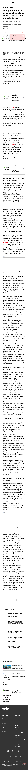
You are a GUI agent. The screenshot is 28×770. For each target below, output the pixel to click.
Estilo (3, 727)
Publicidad (17, 735)
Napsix (16, 729)
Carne (18, 600)
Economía (4, 721)
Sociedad (5, 7)
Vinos (3, 729)
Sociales (4, 731)
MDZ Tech (17, 727)
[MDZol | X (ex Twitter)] (19, 751)
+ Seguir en (6, 32)
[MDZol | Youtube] (16, 751)
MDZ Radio (17, 723)
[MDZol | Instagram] (12, 751)
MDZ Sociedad (6, 28)
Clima (16, 718)
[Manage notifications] (24, 764)
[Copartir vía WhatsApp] (4, 35)
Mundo (3, 725)
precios (5, 242)
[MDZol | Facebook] (8, 751)
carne (13, 144)
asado (22, 67)
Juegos (16, 725)
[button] (26, 2)
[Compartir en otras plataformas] (7, 35)
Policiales (4, 723)
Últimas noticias (6, 718)
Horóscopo (17, 721)
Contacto (17, 737)
